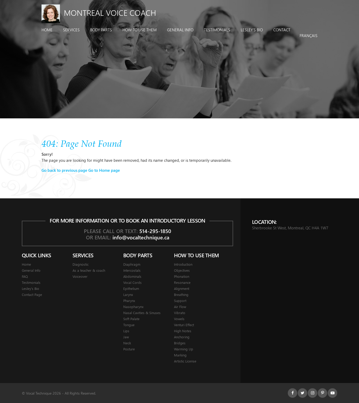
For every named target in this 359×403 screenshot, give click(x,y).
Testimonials (217, 29)
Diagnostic (81, 264)
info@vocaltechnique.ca (140, 237)
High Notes (182, 331)
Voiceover (80, 276)
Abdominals (132, 276)
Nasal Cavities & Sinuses (142, 312)
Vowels (179, 318)
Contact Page (32, 294)
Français (308, 35)
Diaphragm (131, 264)
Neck (127, 343)
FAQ (25, 276)
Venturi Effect (184, 325)
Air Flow (180, 306)
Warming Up (183, 349)
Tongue (129, 325)
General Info (180, 29)
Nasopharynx (133, 306)
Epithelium (131, 288)
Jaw (126, 337)
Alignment (181, 288)
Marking (180, 355)
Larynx (128, 294)
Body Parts (101, 29)
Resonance (182, 282)
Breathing (181, 294)
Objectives (182, 270)
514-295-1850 (155, 230)
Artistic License (185, 361)
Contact (281, 29)
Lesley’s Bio (252, 29)
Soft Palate (131, 318)
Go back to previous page (64, 170)
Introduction (183, 264)
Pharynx (129, 300)
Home (47, 29)
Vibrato (179, 312)
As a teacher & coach (89, 270)
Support (180, 300)
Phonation (181, 276)
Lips (126, 331)
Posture (129, 349)
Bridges (180, 343)
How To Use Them (139, 29)
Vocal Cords (132, 282)
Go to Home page (104, 170)
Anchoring (181, 337)
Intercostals (132, 270)
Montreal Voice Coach (110, 12)
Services (71, 29)
